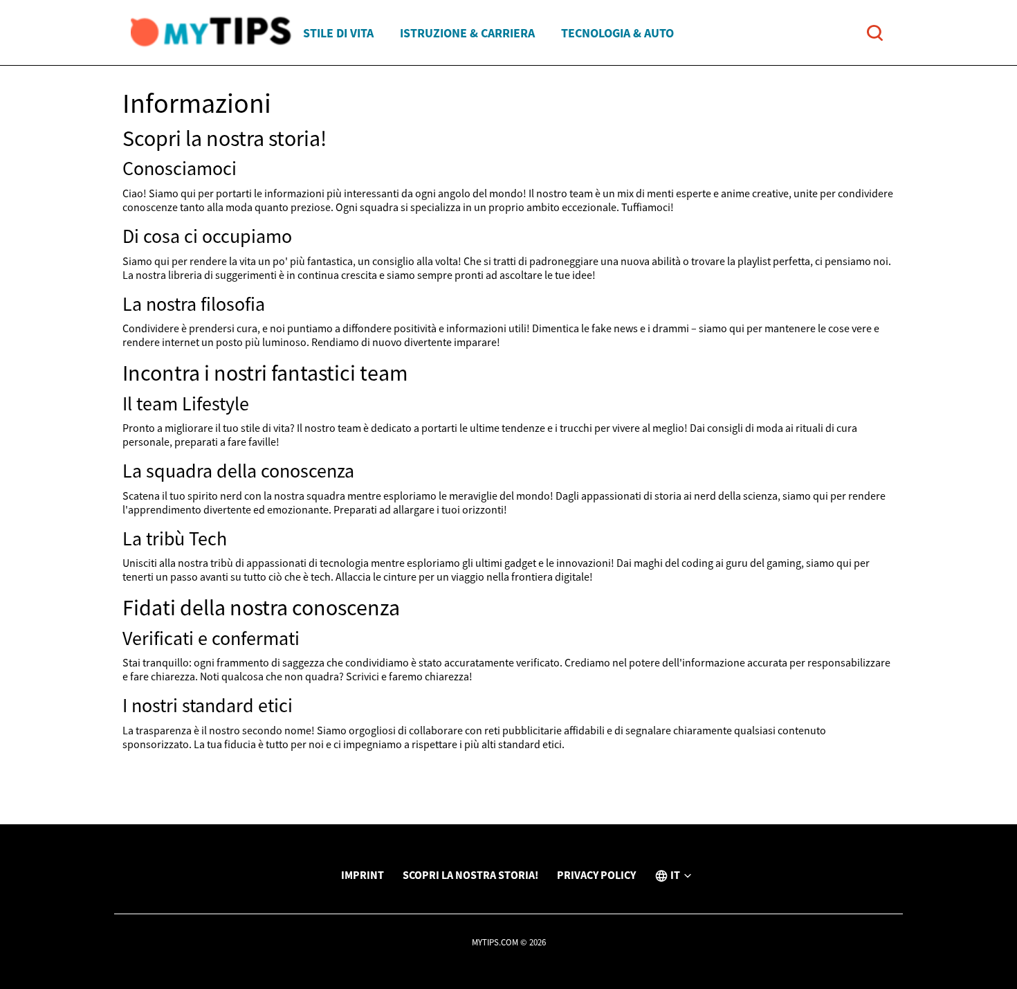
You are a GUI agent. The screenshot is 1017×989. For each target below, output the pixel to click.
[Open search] (875, 32)
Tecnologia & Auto (617, 33)
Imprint (362, 875)
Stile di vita (338, 33)
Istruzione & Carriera (467, 33)
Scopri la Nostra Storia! (470, 875)
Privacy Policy (596, 875)
